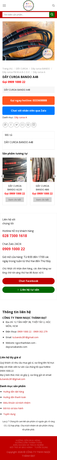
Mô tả (8, 135)
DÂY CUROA (22, 68)
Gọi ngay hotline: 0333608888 (28, 100)
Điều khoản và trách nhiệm (28, 445)
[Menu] (4, 5)
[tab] (28, 135)
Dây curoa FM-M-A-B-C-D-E (16, 72)
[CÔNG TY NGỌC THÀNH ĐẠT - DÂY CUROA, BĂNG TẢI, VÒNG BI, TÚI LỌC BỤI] (28, 5)
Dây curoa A (39, 72)
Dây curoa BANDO (40, 68)
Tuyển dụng (41, 447)
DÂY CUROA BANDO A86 (42, 187)
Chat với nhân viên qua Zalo (28, 110)
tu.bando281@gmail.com (25, 337)
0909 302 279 (40, 331)
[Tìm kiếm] (53, 6)
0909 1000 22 (24, 331)
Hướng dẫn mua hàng (28, 440)
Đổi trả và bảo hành (21, 447)
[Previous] (2, 182)
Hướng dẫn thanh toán (28, 442)
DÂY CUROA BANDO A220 (14, 187)
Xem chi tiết (14, 199)
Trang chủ (7, 68)
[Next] (54, 182)
